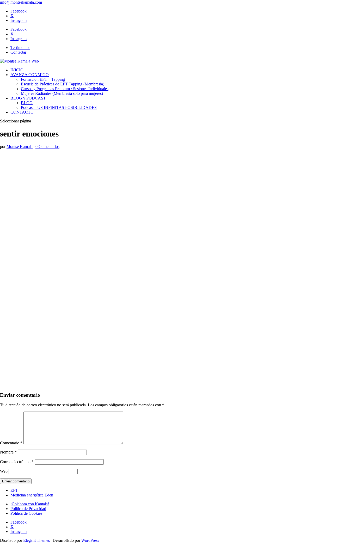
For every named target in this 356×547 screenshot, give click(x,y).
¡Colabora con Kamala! (29, 504)
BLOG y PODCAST (28, 98)
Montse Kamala (20, 146)
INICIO (16, 70)
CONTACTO (22, 112)
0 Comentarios (47, 146)
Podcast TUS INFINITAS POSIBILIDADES (59, 107)
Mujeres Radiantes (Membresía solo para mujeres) (62, 93)
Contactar (18, 52)
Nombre (8, 452)
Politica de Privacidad (28, 508)
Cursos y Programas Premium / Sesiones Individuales (64, 88)
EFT (14, 490)
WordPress (90, 540)
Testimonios (20, 47)
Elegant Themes (36, 540)
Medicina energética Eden (31, 495)
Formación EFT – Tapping (43, 79)
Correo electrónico (17, 461)
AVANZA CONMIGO (29, 74)
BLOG (27, 103)
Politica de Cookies (26, 513)
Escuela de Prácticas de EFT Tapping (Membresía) (62, 84)
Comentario (11, 443)
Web (4, 471)
